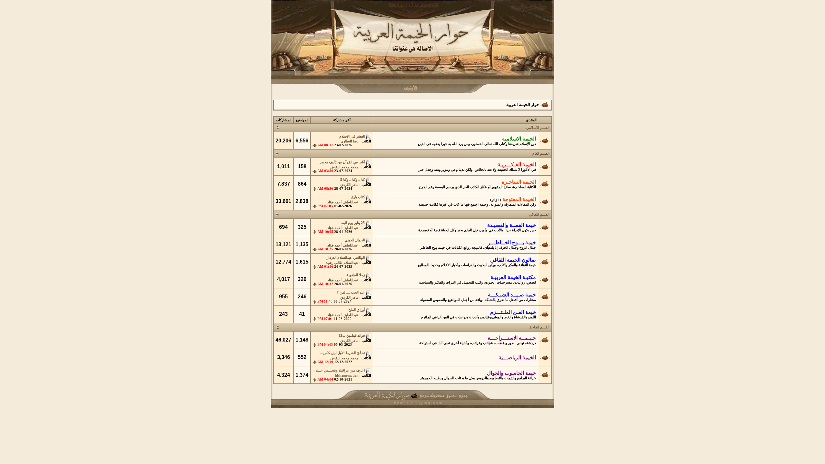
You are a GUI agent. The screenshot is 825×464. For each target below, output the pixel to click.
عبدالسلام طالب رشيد (342, 263)
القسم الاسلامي (537, 128)
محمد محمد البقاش (344, 167)
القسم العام (540, 153)
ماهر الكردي (349, 185)
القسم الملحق (539, 327)
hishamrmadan (346, 375)
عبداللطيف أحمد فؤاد (342, 202)
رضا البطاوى (349, 141)
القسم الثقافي (539, 214)
